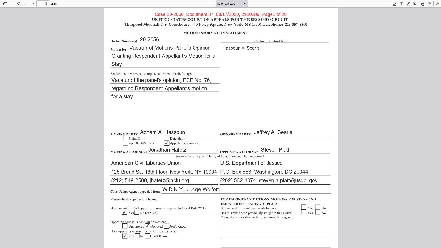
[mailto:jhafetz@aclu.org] (169, 180)
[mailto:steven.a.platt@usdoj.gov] (288, 180)
